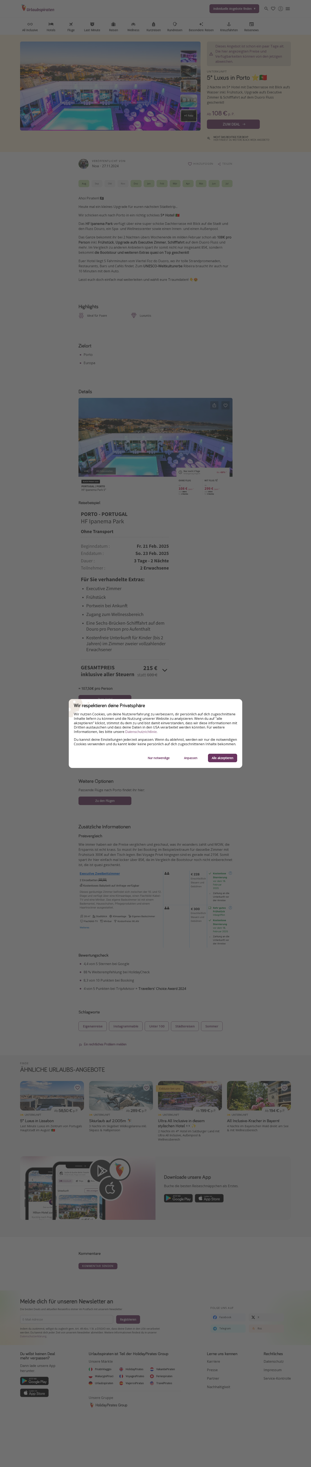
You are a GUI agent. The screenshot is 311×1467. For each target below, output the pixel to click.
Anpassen (190, 758)
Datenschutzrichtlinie (141, 732)
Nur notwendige (159, 758)
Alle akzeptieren (222, 758)
